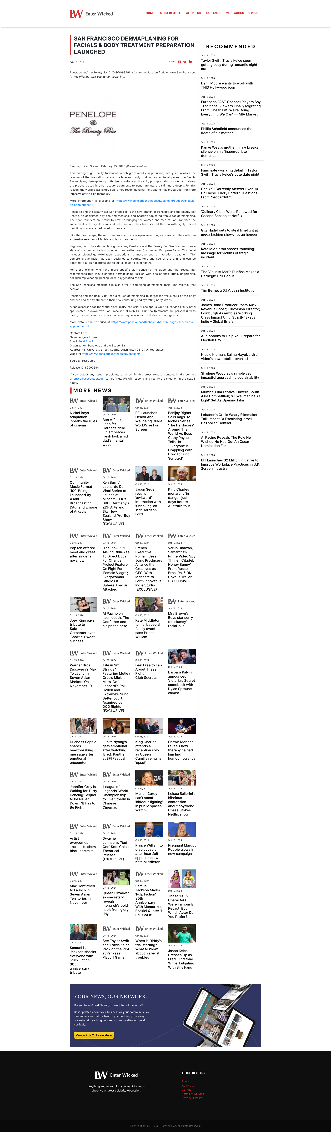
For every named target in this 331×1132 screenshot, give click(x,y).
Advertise (188, 1085)
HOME (150, 13)
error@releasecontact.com (87, 378)
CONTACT (213, 13)
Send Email (85, 341)
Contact (187, 1089)
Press (185, 1081)
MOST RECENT (170, 13)
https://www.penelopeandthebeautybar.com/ (111, 353)
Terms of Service (193, 1093)
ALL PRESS (193, 13)
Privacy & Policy (192, 1098)
